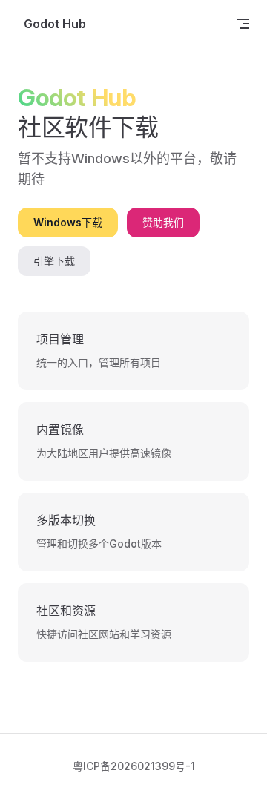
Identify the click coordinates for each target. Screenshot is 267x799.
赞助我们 (163, 222)
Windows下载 (67, 222)
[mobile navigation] (243, 23)
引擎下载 (54, 260)
